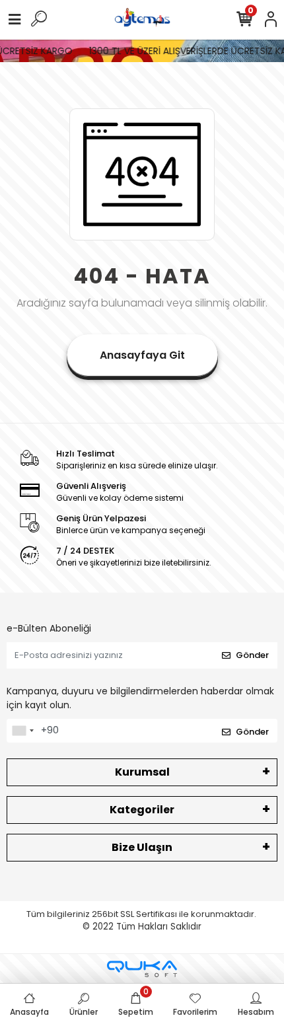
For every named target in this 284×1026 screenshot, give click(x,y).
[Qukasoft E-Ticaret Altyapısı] (142, 969)
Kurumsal (142, 772)
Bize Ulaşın (142, 847)
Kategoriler (142, 809)
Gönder (252, 655)
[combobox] (22, 730)
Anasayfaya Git (142, 355)
